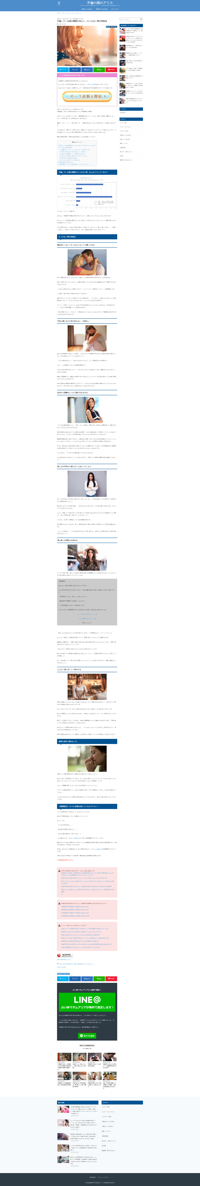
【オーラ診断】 (74, 838)
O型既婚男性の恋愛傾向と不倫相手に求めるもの (74, 912)
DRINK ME (79, 142)
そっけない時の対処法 (65, 147)
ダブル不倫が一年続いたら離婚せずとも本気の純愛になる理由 (134, 69)
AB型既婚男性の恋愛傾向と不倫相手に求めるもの (74, 916)
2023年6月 (122, 112)
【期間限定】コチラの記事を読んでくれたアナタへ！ (74, 164)
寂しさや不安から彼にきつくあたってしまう (73, 156)
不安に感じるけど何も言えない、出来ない (73, 151)
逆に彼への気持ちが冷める (68, 158)
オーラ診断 (92, 84)
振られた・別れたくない (64, 973)
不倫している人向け (87, 9)
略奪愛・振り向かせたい (126, 160)
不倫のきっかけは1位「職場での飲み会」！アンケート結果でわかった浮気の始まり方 (84, 938)
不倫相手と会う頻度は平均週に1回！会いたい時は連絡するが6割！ (79, 941)
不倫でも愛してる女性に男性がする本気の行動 (134, 61)
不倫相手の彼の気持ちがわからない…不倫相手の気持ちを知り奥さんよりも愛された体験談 (85, 886)
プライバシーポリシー (104, 1177)
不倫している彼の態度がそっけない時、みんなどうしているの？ (77, 145)
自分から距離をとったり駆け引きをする (72, 154)
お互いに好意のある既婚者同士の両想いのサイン (134, 76)
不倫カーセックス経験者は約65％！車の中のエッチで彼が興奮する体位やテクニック (84, 928)
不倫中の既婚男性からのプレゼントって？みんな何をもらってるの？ (79, 947)
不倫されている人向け (102, 9)
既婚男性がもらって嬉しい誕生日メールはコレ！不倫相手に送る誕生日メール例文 (134, 85)
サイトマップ (114, 9)
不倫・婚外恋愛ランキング (64, 959)
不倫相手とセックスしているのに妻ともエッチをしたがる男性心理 (134, 92)
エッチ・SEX (123, 122)
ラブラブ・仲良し (124, 131)
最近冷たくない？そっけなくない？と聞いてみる (75, 149)
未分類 (121, 155)
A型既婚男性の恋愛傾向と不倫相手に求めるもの (74, 906)
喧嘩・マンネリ (124, 143)
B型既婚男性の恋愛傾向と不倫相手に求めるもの (74, 909)
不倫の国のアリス (100, 3)
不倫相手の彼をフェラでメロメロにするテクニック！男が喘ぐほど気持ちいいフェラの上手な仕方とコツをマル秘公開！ (134, 39)
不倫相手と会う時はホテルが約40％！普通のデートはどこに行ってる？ (80, 931)
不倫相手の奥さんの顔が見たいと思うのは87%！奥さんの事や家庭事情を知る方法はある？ (85, 944)
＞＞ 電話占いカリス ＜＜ (86, 618)
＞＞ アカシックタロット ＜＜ (86, 614)
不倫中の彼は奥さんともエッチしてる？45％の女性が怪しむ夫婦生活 (80, 934)
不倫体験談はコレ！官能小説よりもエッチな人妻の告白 (134, 46)
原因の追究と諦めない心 (65, 162)
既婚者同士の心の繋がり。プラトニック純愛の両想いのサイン (134, 54)
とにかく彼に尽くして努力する (70, 160)
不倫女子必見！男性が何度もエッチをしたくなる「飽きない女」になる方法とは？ (83, 878)
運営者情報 (93, 1177)
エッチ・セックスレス (125, 126)
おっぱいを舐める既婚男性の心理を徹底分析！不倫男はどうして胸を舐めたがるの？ (134, 30)
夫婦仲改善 (122, 147)
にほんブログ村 (61, 967)
